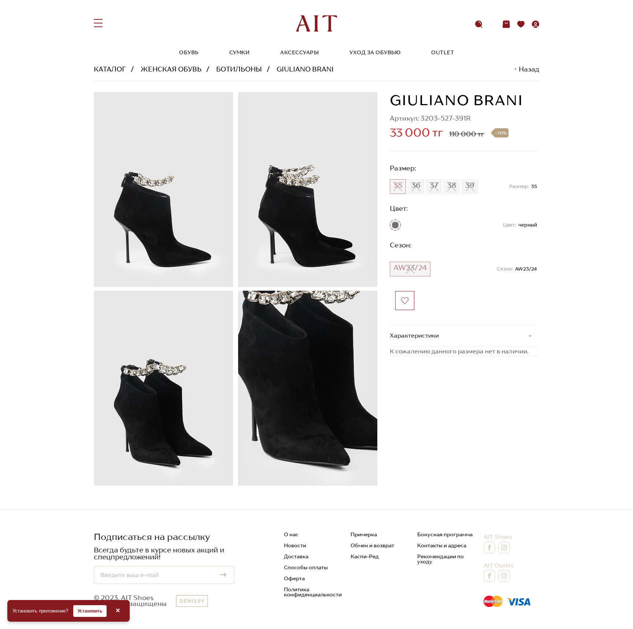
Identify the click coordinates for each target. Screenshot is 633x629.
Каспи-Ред (365, 556)
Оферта (294, 578)
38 (451, 185)
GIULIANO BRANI (305, 69)
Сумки (239, 52)
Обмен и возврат (372, 545)
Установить (90, 611)
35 (397, 185)
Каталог (110, 69)
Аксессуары (299, 52)
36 (416, 185)
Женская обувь (171, 69)
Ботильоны (239, 69)
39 (469, 185)
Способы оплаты (306, 567)
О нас (291, 534)
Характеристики (414, 335)
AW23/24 (410, 267)
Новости (295, 545)
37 (434, 185)
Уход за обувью (374, 52)
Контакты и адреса (441, 545)
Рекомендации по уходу (440, 559)
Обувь (189, 52)
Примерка (364, 534)
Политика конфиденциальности (313, 592)
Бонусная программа (445, 534)
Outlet (442, 52)
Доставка (296, 556)
